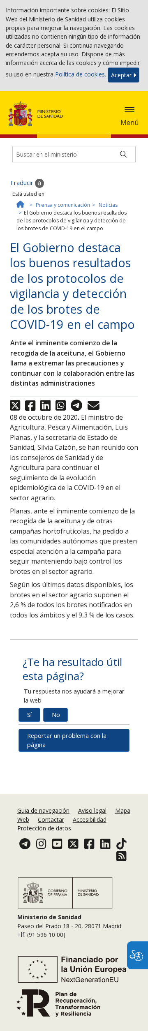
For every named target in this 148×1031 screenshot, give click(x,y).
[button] (129, 110)
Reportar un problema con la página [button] (66, 740)
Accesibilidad (89, 819)
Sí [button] (29, 715)
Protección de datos (44, 828)
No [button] (56, 715)
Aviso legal (92, 810)
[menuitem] (44, 810)
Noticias (108, 204)
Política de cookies (80, 74)
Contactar (51, 819)
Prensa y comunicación (63, 204)
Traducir (22, 183)
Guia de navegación (43, 810)
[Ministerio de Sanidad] (38, 113)
